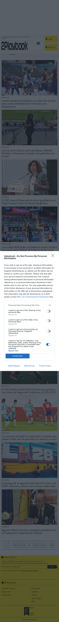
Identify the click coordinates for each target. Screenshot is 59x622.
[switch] (48, 311)
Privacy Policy (45, 366)
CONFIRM (17, 356)
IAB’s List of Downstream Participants (33, 297)
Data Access (29, 366)
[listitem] (29, 305)
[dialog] (29, 311)
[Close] (53, 256)
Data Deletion (14, 366)
